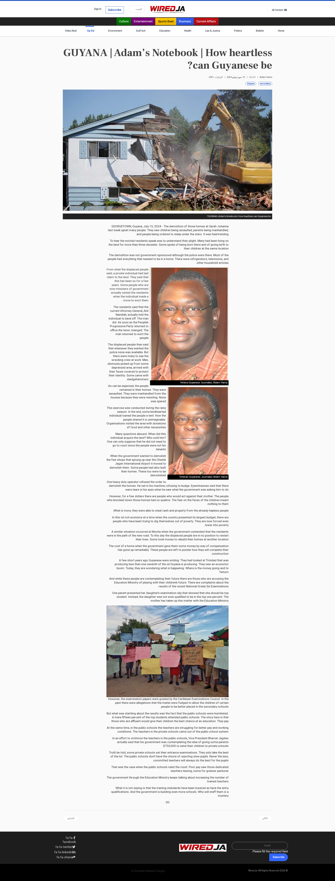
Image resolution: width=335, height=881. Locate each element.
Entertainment (143, 21)
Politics (238, 31)
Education (164, 31)
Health (187, 31)
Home (281, 31)
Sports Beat (166, 21)
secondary (265, 83)
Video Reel (71, 31)
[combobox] (136, 9)
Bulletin (260, 31)
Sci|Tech (141, 31)
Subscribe (114, 10)
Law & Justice (212, 31)
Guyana (251, 83)
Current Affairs (206, 21)
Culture (124, 21)
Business (185, 21)
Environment (115, 31)
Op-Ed (90, 31)
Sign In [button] (97, 9)
